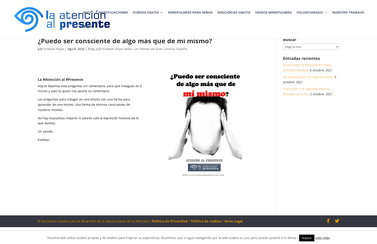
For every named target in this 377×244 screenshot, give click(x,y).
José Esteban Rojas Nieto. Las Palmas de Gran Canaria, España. (142, 49)
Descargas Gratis (233, 12)
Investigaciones (113, 12)
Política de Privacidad (170, 221)
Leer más (322, 237)
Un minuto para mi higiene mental (308, 77)
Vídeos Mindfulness (273, 12)
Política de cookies (206, 221)
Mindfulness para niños (190, 12)
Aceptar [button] (307, 238)
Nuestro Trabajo (348, 12)
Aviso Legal (233, 221)
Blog (87, 26)
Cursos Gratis (146, 12)
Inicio (88, 12)
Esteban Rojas (54, 49)
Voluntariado (309, 12)
